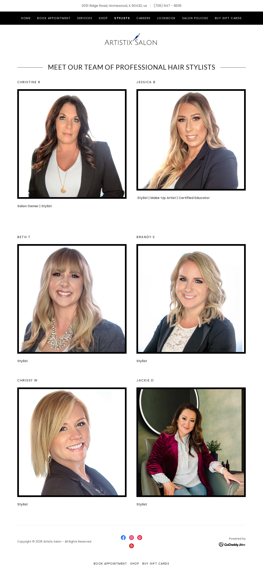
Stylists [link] (122, 18)
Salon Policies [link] (195, 18)
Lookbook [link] (166, 18)
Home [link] (26, 18)
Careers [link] (143, 18)
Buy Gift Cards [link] (228, 18)
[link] (131, 39)
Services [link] (84, 18)
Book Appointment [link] (54, 18)
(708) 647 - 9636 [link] (167, 5)
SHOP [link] (103, 18)
